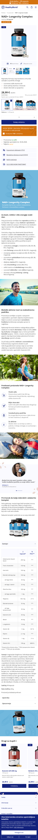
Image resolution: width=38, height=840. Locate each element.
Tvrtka (3, 797)
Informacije (4, 803)
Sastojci (5, 544)
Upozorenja (6, 703)
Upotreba (5, 698)
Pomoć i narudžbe (6, 813)
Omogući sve (19, 833)
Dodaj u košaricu (19, 122)
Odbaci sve (10, 837)
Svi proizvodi (10, 13)
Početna (3, 13)
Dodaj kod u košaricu (20, 3)
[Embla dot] (16, 490)
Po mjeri (27, 837)
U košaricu (14, 786)
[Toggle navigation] (36, 7)
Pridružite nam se (6, 808)
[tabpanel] (19, 618)
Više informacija (19, 827)
